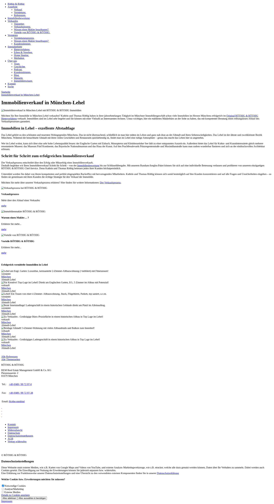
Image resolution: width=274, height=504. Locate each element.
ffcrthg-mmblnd (17, 401)
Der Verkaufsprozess (110, 182)
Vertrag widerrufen (17, 441)
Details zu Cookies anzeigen (15, 495)
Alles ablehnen (9, 498)
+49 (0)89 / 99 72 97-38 (21, 393)
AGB (10, 438)
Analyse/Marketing (14, 489)
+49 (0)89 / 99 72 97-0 (20, 384)
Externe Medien (12, 492)
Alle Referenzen (9, 356)
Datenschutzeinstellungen (20, 435)
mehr (3, 205)
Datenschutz (14, 433)
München (6, 276)
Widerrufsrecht (15, 430)
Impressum (13, 427)
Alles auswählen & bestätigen (32, 498)
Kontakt (12, 424)
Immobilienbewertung (88, 165)
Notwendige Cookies (15, 486)
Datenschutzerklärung (168, 473)
